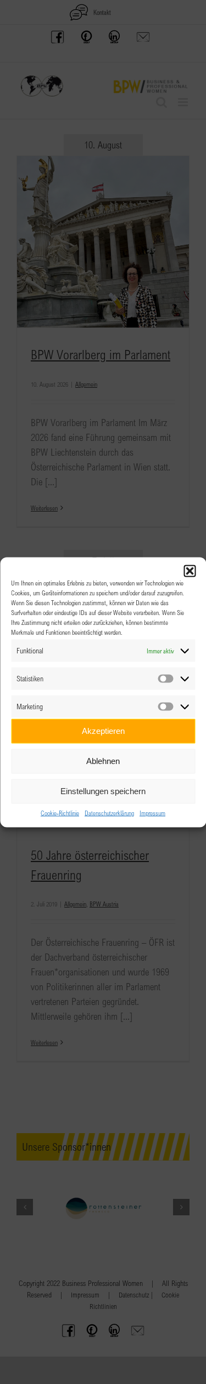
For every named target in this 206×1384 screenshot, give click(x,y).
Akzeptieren (103, 731)
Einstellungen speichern (103, 791)
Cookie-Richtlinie (60, 812)
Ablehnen (103, 761)
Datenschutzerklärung (109, 812)
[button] (189, 570)
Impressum (152, 812)
